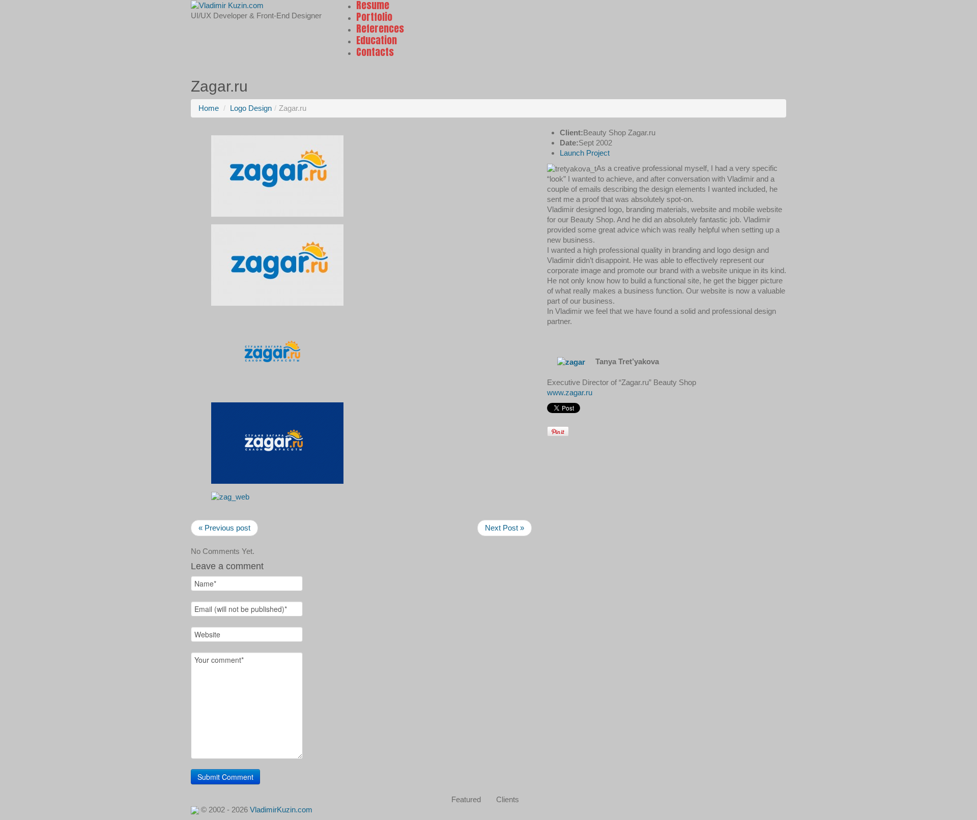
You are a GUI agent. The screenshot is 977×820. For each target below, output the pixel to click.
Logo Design (251, 108)
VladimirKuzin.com (281, 809)
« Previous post (224, 527)
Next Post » (504, 527)
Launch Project (585, 153)
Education (376, 40)
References (380, 28)
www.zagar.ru (569, 392)
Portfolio (374, 17)
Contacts (375, 52)
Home (208, 108)
